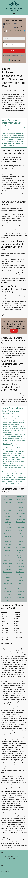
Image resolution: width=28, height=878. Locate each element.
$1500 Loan (4, 623)
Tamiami (7, 589)
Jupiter (20, 530)
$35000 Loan (4, 639)
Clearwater (20, 505)
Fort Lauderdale (20, 519)
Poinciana (20, 569)
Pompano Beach (7, 572)
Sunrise (20, 583)
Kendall (20, 533)
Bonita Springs (8, 499)
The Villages (20, 591)
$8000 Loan (17, 630)
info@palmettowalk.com (8, 858)
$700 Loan (4, 619)
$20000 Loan (18, 635)
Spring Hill (20, 580)
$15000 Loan (4, 635)
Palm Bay (7, 556)
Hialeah (20, 525)
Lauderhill (20, 539)
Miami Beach (7, 547)
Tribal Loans (6, 444)
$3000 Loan (4, 626)
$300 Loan (4, 614)
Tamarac (20, 586)
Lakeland (20, 536)
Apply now (14, 51)
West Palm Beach (20, 597)
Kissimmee (7, 536)
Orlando (20, 553)
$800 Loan (17, 619)
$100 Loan (4, 612)
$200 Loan (17, 612)
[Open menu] (14, 14)
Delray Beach (7, 516)
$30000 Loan (18, 637)
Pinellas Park (20, 566)
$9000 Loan (4, 632)
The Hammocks (7, 591)
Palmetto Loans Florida (8, 853)
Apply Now (14, 331)
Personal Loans (7, 426)
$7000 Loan (4, 630)
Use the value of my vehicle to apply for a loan (15, 31)
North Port (8, 553)
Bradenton (8, 502)
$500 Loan (4, 616)
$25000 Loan (4, 637)
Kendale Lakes (8, 533)
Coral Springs (7, 510)
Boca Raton (20, 496)
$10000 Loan (18, 632)
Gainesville (8, 525)
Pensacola (20, 563)
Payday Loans (7, 417)
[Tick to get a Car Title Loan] (24, 31)
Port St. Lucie (20, 575)
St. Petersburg (8, 583)
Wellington (8, 597)
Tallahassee (7, 586)
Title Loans (6, 434)
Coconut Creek (8, 508)
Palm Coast (7, 560)
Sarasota (7, 580)
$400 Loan (17, 614)
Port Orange (7, 575)
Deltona (20, 516)
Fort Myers (8, 522)
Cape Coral (8, 505)
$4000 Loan (17, 626)
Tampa (20, 589)
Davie (20, 510)
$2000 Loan (17, 623)
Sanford (20, 577)
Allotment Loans (8, 451)
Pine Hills (7, 566)
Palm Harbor (20, 560)
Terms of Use (8, 56)
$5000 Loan (4, 628)
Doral (7, 519)
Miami (20, 544)
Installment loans (7, 126)
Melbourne (8, 544)
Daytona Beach (7, 513)
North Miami (20, 550)
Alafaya (8, 496)
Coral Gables (20, 508)
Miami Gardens (20, 547)
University (20, 594)
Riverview (7, 577)
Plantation (8, 569)
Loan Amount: (6, 35)
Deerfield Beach (20, 513)
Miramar (7, 550)
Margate (20, 541)
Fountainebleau (20, 522)
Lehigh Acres (7, 541)
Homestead (20, 527)
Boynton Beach (20, 499)
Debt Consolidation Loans (10, 461)
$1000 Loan (17, 621)
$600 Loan (17, 616)
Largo (7, 539)
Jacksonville (7, 530)
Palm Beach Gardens (20, 556)
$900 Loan (4, 621)
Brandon (20, 502)
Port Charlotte (20, 572)
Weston (8, 600)
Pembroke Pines (7, 563)
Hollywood (8, 527)
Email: (4, 42)
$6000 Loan (17, 628)
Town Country (8, 594)
